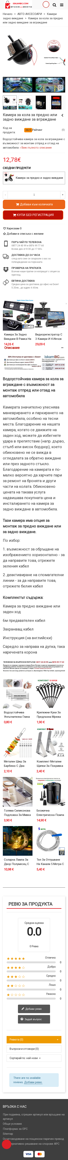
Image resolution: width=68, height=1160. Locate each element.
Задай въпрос (33, 1018)
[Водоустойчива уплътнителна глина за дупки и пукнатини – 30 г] (17, 693)
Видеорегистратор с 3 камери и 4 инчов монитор (48, 339)
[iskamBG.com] (18, 4)
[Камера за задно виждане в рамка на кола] (18, 315)
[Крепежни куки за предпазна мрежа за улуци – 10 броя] (50, 693)
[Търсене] (54, 4)
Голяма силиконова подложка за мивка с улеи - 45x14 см (17, 815)
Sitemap (8, 1133)
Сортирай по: (18, 1058)
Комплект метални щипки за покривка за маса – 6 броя (50, 766)
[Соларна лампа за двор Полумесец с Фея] (17, 841)
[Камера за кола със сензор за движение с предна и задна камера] (62, 115)
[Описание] (34, 347)
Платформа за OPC (15, 1129)
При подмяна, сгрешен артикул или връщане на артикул (34, 1117)
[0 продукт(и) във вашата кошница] (6, 1144)
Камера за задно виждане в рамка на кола (17, 339)
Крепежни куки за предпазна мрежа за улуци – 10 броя (49, 717)
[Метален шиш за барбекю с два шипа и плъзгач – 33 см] (17, 743)
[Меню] (61, 4)
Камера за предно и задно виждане (39, 178)
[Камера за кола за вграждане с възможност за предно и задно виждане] (60, 88)
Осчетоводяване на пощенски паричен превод (33, 1139)
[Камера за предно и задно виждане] (9, 178)
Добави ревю (33, 1008)
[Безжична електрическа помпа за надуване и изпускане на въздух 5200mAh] (50, 792)
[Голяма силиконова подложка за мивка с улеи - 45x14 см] (17, 792)
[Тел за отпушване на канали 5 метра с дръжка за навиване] (50, 841)
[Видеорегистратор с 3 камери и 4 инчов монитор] (49, 315)
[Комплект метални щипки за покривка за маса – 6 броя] (50, 743)
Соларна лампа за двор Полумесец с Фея (16, 864)
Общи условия (12, 1123)
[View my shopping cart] (46, 4)
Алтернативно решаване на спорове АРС (33, 1143)
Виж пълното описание (37, 147)
